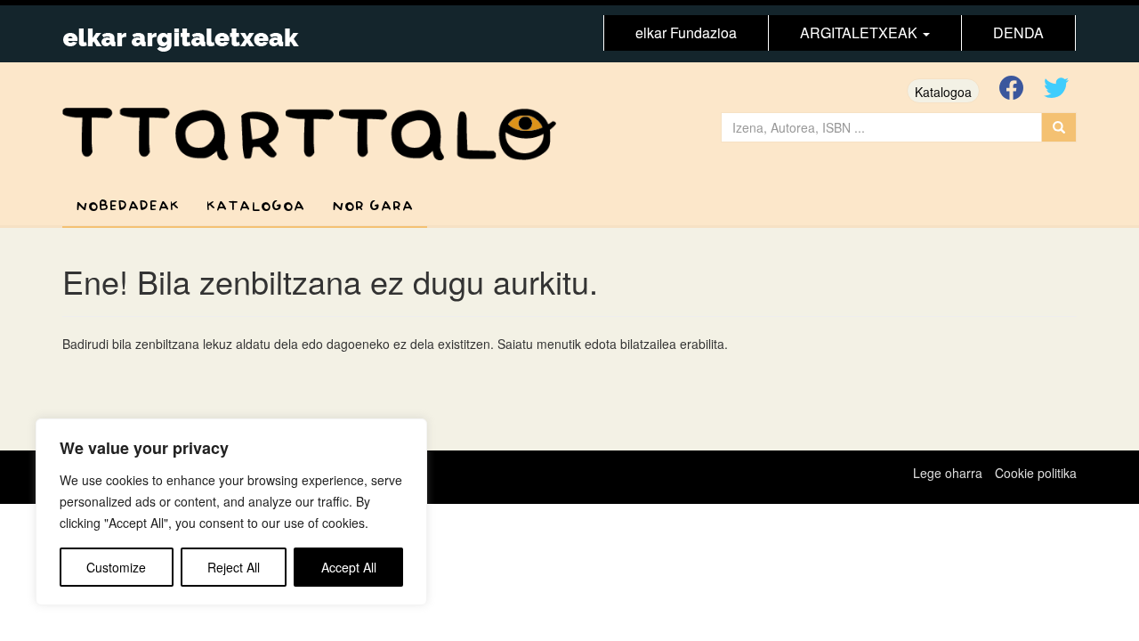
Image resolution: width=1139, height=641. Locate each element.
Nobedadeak (128, 206)
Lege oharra (947, 473)
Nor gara (373, 206)
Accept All (348, 567)
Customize (116, 567)
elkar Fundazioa (686, 32)
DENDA (1018, 32)
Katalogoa (943, 92)
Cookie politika (1036, 473)
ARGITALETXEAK (860, 32)
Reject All (233, 567)
